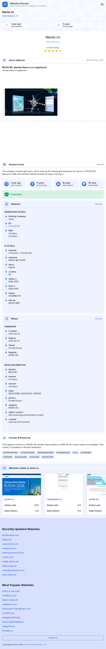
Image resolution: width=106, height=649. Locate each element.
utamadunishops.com (13, 570)
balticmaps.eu (9, 565)
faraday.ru (7, 630)
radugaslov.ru (54, 499)
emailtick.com (9, 595)
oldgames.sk (8, 626)
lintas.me (6, 539)
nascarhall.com (10, 544)
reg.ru (11, 219)
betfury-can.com (11, 591)
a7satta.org (8, 613)
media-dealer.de (10, 561)
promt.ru (9, 499)
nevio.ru (80, 171)
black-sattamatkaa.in (13, 621)
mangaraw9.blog (11, 617)
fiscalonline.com (10, 535)
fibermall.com (9, 574)
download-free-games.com (16, 608)
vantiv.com (7, 557)
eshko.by (94, 499)
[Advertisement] (53, 80)
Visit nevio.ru (8, 16)
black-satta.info (10, 600)
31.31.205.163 (14, 226)
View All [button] (100, 164)
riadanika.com (9, 604)
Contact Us (53, 638)
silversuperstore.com (13, 552)
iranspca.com (9, 548)
